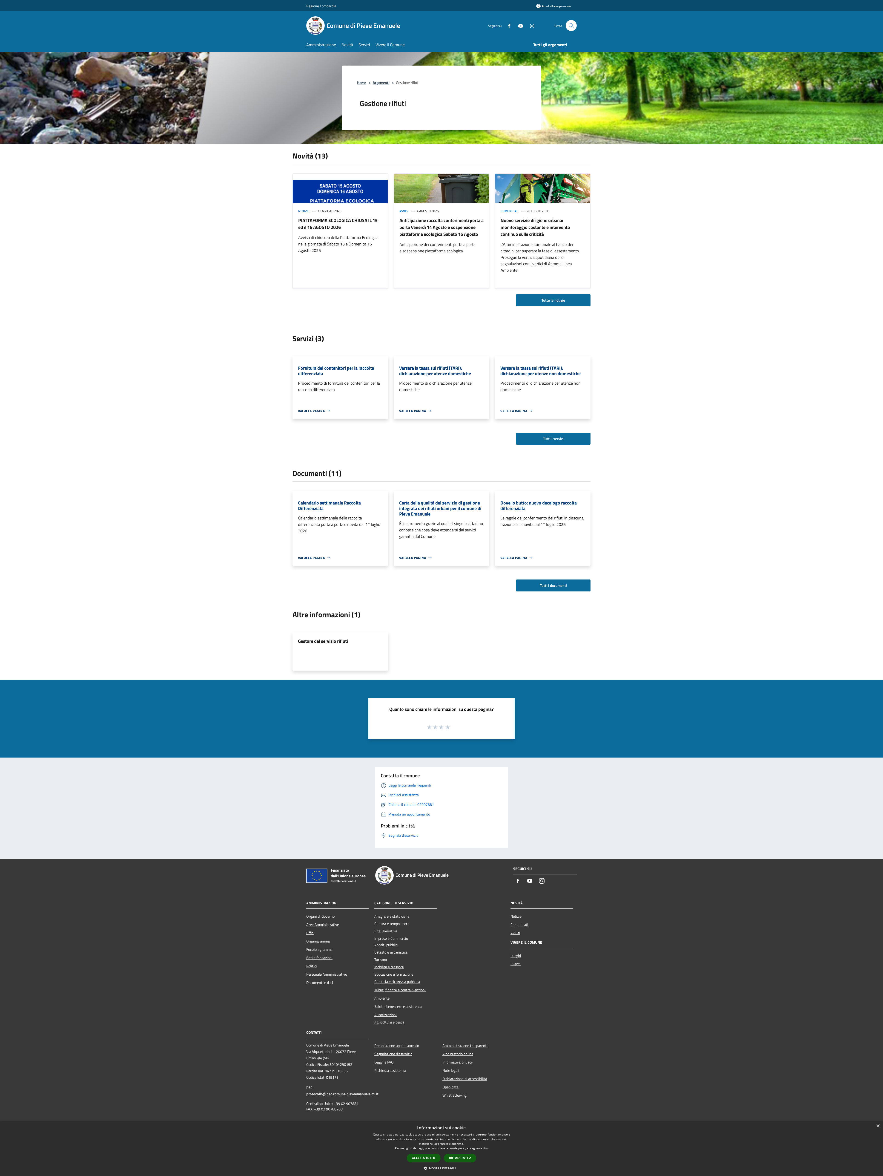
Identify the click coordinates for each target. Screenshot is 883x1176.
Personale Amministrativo (326, 974)
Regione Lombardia (321, 6)
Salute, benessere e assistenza (398, 1006)
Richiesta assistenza (390, 1070)
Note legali (450, 1070)
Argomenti (381, 82)
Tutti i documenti (553, 585)
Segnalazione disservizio (393, 1054)
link (485, 1148)
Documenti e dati (319, 982)
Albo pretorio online (457, 1054)
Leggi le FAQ (384, 1062)
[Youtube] (518, 25)
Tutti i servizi (553, 438)
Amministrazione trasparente (465, 1045)
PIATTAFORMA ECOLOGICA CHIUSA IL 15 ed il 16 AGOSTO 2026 (338, 224)
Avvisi (404, 210)
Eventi (515, 964)
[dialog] (441, 1148)
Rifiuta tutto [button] (460, 1158)
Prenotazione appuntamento (396, 1045)
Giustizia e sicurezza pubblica (397, 981)
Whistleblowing (454, 1095)
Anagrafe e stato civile (391, 916)
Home (361, 82)
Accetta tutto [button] (423, 1158)
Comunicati (510, 210)
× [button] (878, 1126)
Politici (311, 966)
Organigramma (318, 941)
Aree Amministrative (322, 924)
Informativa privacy (457, 1062)
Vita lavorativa (385, 931)
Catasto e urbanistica (390, 952)
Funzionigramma (319, 949)
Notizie (304, 210)
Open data (450, 1087)
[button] (441, 1168)
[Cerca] (571, 25)
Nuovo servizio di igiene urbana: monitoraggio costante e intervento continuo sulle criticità (535, 227)
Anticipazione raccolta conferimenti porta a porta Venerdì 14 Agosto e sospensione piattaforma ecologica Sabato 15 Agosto (441, 227)
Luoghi (515, 955)
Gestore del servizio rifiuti (323, 641)
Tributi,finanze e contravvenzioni (400, 990)
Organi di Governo (320, 916)
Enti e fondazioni (319, 957)
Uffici (310, 933)
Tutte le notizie (553, 300)
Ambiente (382, 998)
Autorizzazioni (385, 1014)
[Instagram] (530, 25)
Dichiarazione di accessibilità (464, 1078)
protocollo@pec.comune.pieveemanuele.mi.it (342, 1094)
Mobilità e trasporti (389, 967)
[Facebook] (507, 25)
